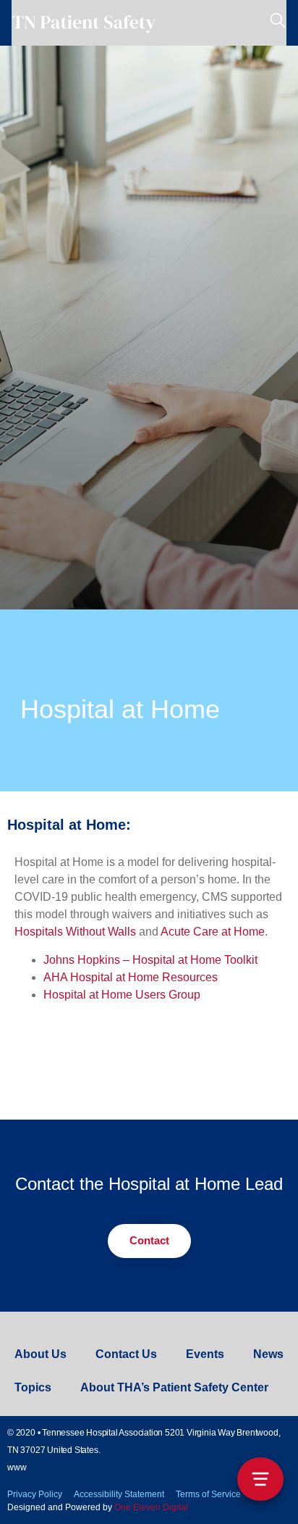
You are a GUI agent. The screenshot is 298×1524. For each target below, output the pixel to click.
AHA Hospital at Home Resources (130, 977)
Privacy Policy (34, 1494)
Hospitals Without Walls (75, 931)
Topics (32, 1387)
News (268, 1354)
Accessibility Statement (119, 1494)
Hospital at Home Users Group (121, 994)
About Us (40, 1354)
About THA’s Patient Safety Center (174, 1387)
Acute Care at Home (213, 931)
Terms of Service (208, 1494)
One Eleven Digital (151, 1507)
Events (205, 1354)
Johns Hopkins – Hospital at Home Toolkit (150, 960)
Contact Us (126, 1354)
